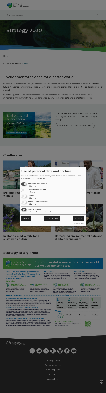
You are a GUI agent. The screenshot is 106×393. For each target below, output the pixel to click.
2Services (32, 186)
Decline (26, 218)
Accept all (78, 218)
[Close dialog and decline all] (84, 168)
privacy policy (42, 178)
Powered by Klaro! (79, 223)
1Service (31, 192)
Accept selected (52, 218)
